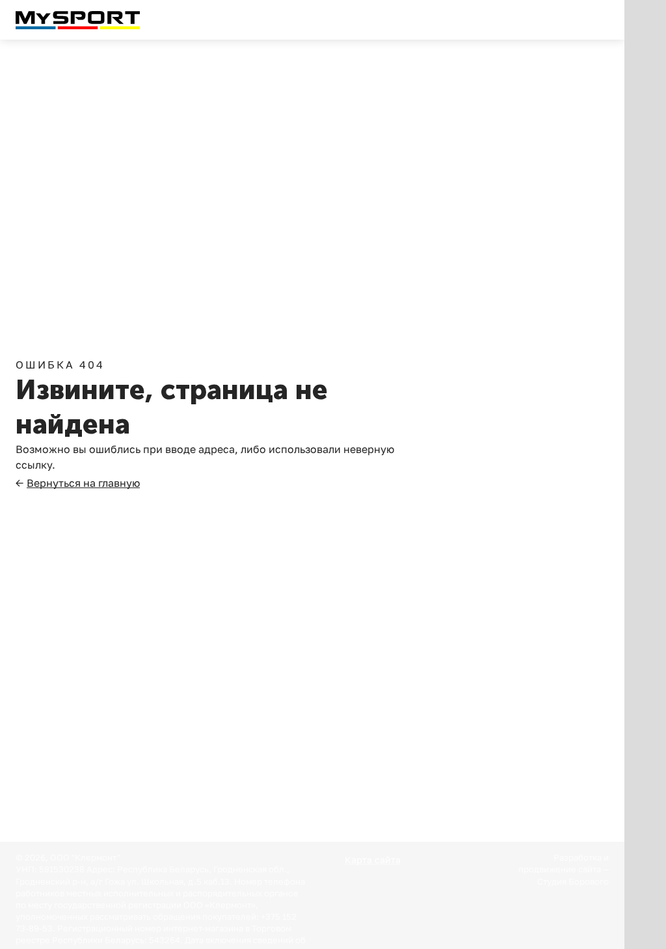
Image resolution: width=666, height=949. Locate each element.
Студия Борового (573, 881)
